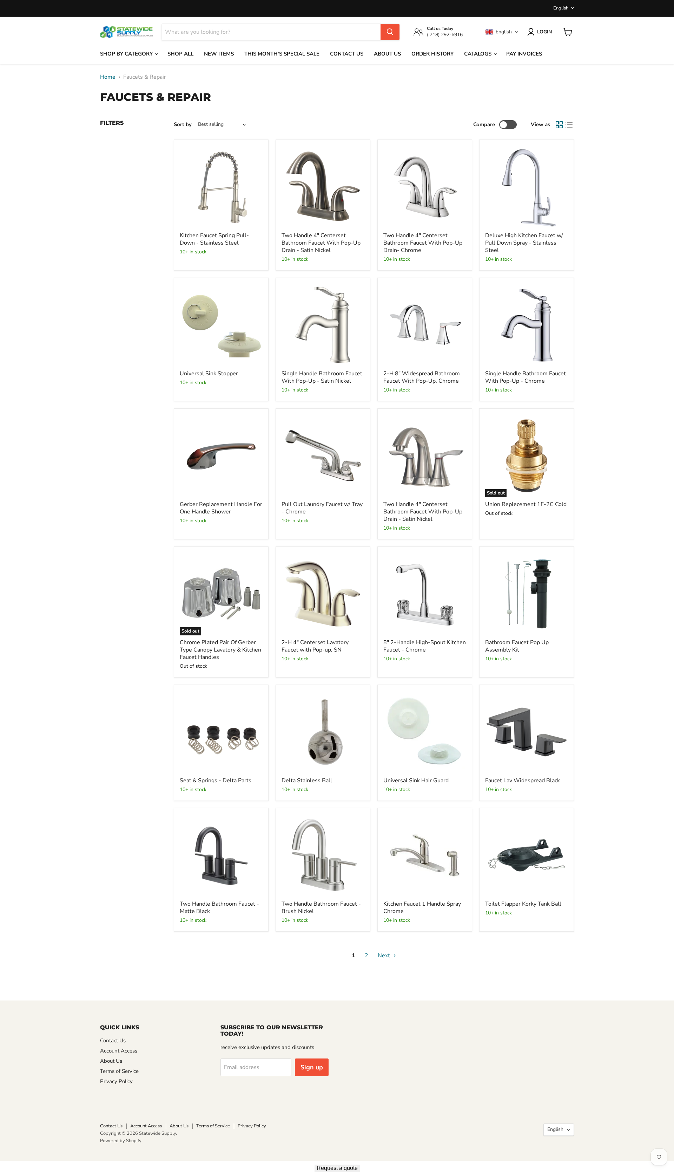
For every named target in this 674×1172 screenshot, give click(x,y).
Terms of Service (119, 1071)
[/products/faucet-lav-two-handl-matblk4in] (221, 855)
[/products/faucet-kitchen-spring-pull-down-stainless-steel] (221, 186)
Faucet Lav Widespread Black (522, 780)
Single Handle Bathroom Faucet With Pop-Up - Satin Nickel (322, 377)
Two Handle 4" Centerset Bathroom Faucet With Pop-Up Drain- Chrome (422, 243)
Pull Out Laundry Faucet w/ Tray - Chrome (322, 508)
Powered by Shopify (120, 1141)
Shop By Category (127, 53)
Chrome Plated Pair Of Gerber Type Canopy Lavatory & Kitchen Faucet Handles (220, 650)
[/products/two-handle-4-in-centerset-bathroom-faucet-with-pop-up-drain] (424, 186)
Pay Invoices (524, 53)
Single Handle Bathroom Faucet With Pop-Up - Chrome (525, 377)
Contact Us (346, 53)
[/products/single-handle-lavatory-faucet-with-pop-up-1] (323, 325)
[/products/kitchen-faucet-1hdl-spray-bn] (424, 855)
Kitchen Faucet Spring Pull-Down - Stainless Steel (214, 239)
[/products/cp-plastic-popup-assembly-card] (526, 593)
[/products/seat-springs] (221, 732)
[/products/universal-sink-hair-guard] (424, 732)
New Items (219, 53)
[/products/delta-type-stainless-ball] (323, 732)
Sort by (183, 125)
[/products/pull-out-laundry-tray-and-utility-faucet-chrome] (323, 455)
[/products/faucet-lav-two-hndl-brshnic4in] (323, 855)
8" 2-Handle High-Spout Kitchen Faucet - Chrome (424, 646)
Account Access (118, 1050)
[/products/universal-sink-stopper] (221, 325)
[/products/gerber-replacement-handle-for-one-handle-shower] (221, 455)
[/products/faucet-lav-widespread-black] (526, 732)
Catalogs (478, 53)
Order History (432, 53)
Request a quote (337, 1168)
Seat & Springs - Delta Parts (215, 780)
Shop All (180, 53)
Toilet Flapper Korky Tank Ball (523, 904)
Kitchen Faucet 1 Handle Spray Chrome (422, 907)
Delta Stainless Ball (307, 780)
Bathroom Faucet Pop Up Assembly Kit (517, 646)
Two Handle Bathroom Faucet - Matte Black (219, 907)
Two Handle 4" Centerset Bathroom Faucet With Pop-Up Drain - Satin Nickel (321, 243)
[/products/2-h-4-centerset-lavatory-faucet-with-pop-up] (323, 593)
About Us (387, 53)
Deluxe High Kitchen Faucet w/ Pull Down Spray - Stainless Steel (524, 243)
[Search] (390, 32)
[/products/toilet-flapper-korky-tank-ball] (526, 855)
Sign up (311, 1067)
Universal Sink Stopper (209, 373)
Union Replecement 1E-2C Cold (526, 504)
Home (107, 77)
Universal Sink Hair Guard (416, 780)
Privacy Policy (116, 1081)
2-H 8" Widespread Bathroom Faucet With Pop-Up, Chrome (421, 377)
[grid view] (559, 125)
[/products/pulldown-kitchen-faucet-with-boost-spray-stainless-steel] (526, 186)
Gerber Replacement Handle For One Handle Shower (221, 508)
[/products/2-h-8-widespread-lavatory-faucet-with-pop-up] (424, 325)
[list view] (569, 125)
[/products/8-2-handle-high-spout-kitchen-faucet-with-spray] (424, 593)
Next (384, 955)
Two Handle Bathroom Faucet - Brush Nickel (321, 907)
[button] (502, 32)
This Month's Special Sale (281, 53)
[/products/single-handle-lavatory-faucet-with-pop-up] (526, 325)
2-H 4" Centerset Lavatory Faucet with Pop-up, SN (315, 646)
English (560, 8)
